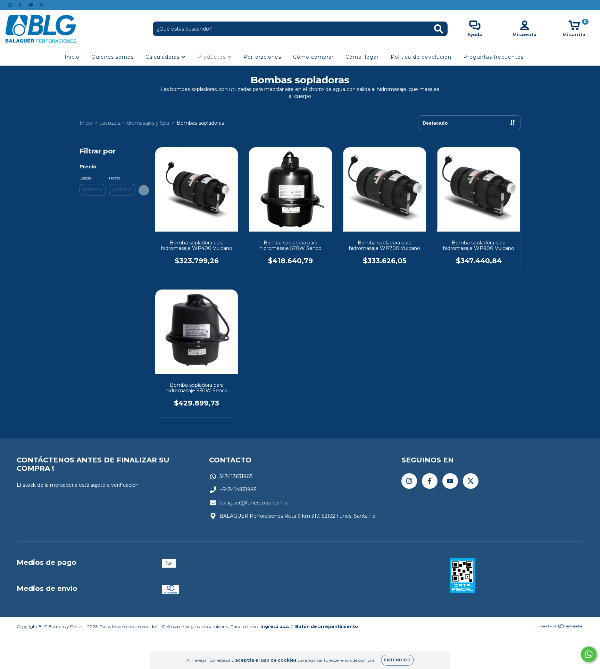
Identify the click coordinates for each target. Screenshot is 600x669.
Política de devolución (421, 57)
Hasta (114, 178)
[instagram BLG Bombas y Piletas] (10, 5)
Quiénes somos (112, 57)
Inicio (72, 57)
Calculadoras (163, 57)
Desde (85, 178)
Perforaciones (262, 57)
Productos (212, 57)
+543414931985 (237, 489)
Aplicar (144, 190)
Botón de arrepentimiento (326, 626)
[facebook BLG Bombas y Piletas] (21, 5)
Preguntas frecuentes (493, 57)
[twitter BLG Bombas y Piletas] (41, 5)
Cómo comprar (313, 57)
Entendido (397, 660)
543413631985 (235, 476)
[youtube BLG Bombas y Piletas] (31, 5)
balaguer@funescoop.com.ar (254, 503)
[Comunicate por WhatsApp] (589, 654)
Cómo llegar (362, 57)
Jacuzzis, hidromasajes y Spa (134, 123)
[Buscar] (439, 29)
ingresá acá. (274, 626)
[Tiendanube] (561, 627)
